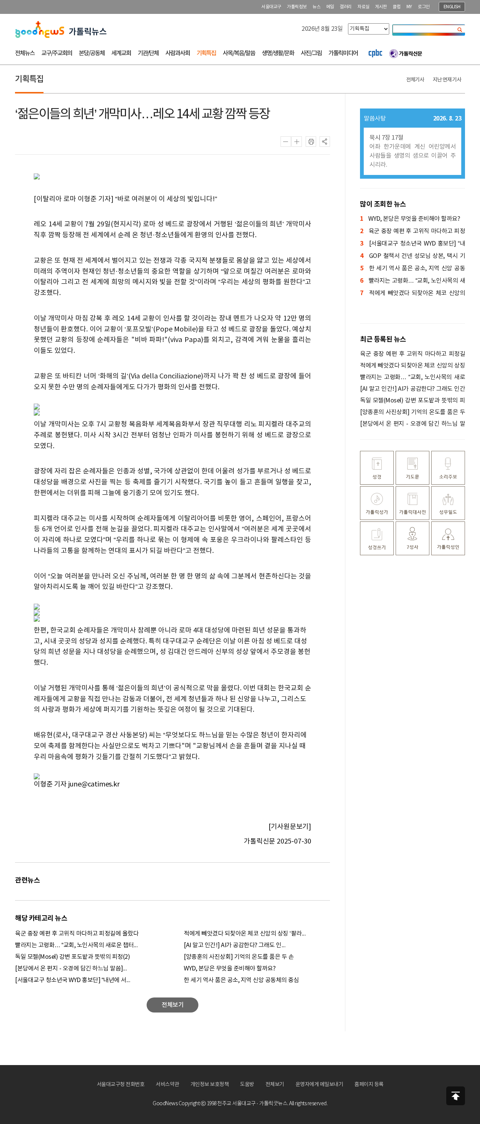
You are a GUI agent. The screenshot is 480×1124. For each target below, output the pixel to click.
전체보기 (275, 1085)
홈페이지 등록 (369, 1085)
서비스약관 (167, 1085)
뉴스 (316, 7)
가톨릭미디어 (343, 53)
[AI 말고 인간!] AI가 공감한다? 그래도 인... (234, 945)
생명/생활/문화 (278, 53)
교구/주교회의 (56, 53)
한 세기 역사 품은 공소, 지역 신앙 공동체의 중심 (241, 980)
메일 (330, 7)
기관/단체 (148, 53)
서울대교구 (271, 7)
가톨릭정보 (297, 7)
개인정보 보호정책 (209, 1085)
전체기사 (415, 80)
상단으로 (455, 1095)
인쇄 (311, 141)
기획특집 (206, 53)
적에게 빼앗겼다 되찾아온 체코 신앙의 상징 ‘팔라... (245, 933)
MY (409, 7)
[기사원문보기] (289, 827)
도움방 (247, 1085)
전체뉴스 (24, 53)
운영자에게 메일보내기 (320, 1085)
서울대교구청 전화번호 (121, 1085)
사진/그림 (311, 53)
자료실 (363, 7)
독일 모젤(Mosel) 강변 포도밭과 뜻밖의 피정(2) (72, 957)
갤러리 (346, 7)
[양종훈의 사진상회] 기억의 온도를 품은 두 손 (239, 957)
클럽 (396, 7)
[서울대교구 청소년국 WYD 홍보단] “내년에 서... (72, 980)
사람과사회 (177, 53)
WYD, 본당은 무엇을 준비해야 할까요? (229, 968)
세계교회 (121, 53)
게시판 (381, 7)
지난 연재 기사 (447, 80)
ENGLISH (452, 7)
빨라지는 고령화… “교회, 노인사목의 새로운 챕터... (76, 945)
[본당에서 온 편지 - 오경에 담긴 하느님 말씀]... (71, 968)
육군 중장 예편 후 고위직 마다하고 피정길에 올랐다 (76, 933)
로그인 (424, 7)
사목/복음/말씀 (239, 53)
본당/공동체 (92, 53)
